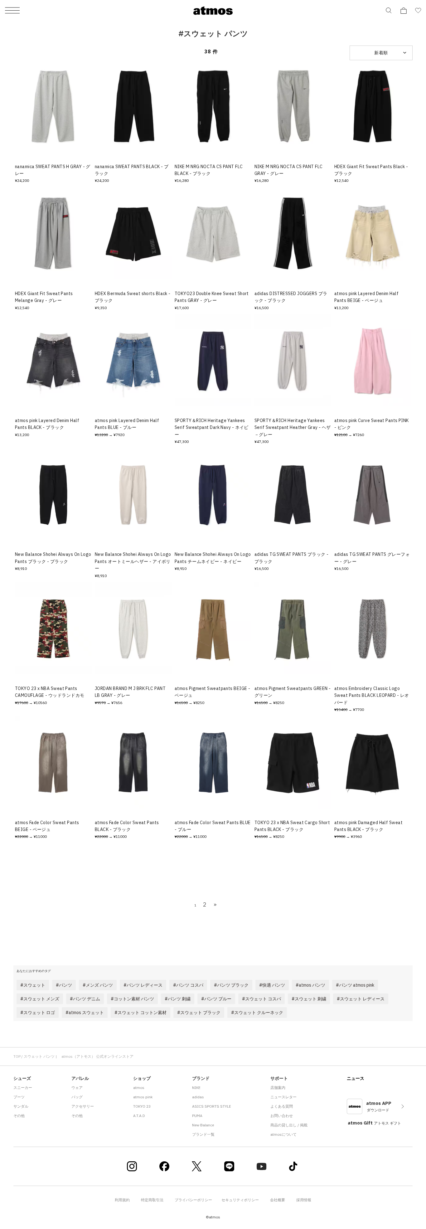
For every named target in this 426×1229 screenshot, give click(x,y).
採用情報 (303, 1199)
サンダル (20, 1106)
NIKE (196, 1087)
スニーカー (22, 1087)
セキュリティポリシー (240, 1199)
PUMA (197, 1115)
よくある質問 (281, 1106)
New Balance (203, 1125)
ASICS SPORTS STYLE (211, 1106)
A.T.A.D (139, 1115)
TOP (17, 1056)
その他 (19, 1115)
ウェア (77, 1087)
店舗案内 (277, 1087)
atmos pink (142, 1097)
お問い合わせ (281, 1115)
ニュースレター (283, 1097)
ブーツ (19, 1097)
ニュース (355, 1078)
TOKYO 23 (142, 1106)
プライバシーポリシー (193, 1199)
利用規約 (122, 1199)
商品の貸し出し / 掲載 (288, 1125)
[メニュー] (12, 10)
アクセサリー (82, 1106)
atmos (138, 1087)
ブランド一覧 (203, 1134)
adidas (198, 1097)
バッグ (77, 1097)
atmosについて (283, 1134)
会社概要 (277, 1199)
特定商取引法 (152, 1199)
